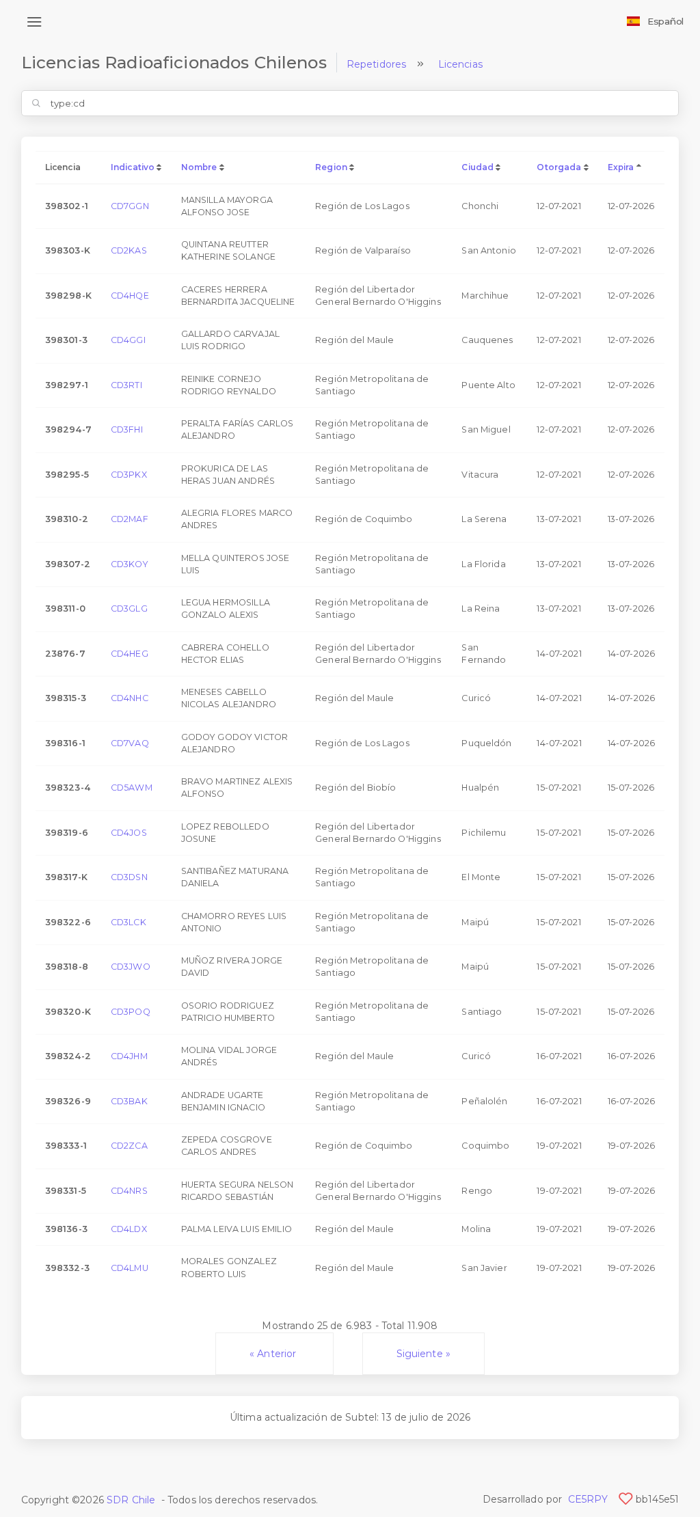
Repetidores (377, 64)
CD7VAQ (130, 743)
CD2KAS (129, 250)
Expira (621, 167)
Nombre (199, 167)
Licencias (460, 64)
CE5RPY (588, 1499)
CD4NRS (129, 1191)
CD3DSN (129, 877)
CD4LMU (129, 1268)
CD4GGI (128, 340)
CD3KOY (129, 564)
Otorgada (559, 167)
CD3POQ (130, 1012)
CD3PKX (129, 474)
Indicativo (132, 167)
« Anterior (274, 1354)
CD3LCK (128, 922)
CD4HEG (129, 653)
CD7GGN (130, 206)
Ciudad (477, 167)
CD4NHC (129, 698)
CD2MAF (129, 519)
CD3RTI (126, 385)
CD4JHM (129, 1056)
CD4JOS (129, 833)
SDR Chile (131, 1500)
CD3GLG (129, 608)
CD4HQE (130, 295)
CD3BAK (129, 1101)
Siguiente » (423, 1354)
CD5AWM (131, 787)
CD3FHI (127, 429)
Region (331, 167)
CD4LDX (129, 1229)
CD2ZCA (129, 1145)
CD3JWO (130, 966)
